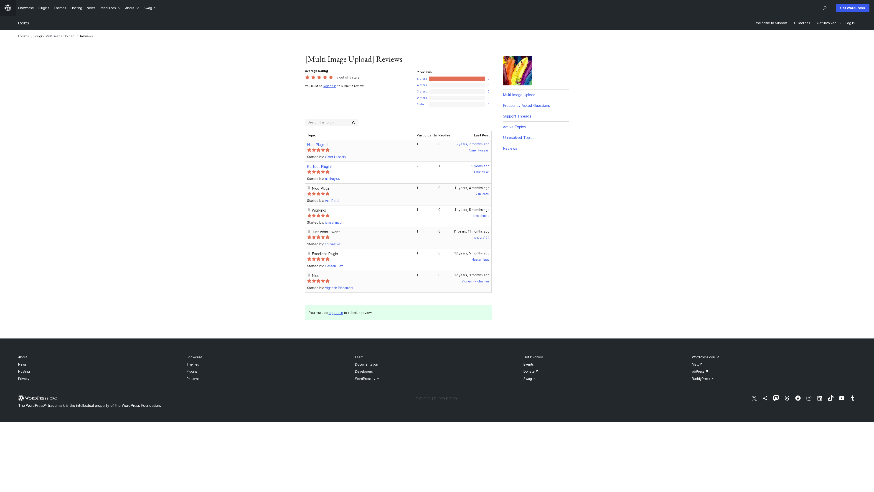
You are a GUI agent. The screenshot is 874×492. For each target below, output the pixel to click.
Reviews (510, 148)
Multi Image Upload (60, 36)
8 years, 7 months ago (473, 144)
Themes (193, 364)
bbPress (700, 371)
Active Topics (514, 127)
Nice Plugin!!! (317, 144)
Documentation (366, 364)
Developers (364, 371)
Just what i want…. (327, 232)
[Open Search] (824, 8)
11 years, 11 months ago (471, 231)
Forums (23, 23)
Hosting (24, 371)
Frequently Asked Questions (526, 105)
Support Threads (517, 116)
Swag (529, 379)
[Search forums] (353, 122)
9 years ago (480, 166)
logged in (329, 86)
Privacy (23, 379)
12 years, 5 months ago (472, 253)
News (22, 364)
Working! (319, 210)
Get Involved (533, 357)
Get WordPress (852, 8)
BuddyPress (703, 379)
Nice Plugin (321, 188)
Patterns (193, 379)
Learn (359, 357)
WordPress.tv (367, 379)
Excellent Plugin (325, 253)
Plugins (192, 371)
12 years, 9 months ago (472, 275)
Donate (531, 371)
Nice (315, 275)
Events (528, 364)
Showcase (194, 357)
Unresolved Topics (518, 137)
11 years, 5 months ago (472, 210)
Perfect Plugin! (319, 166)
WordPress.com (705, 357)
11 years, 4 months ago (472, 188)
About (22, 357)
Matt (697, 364)
